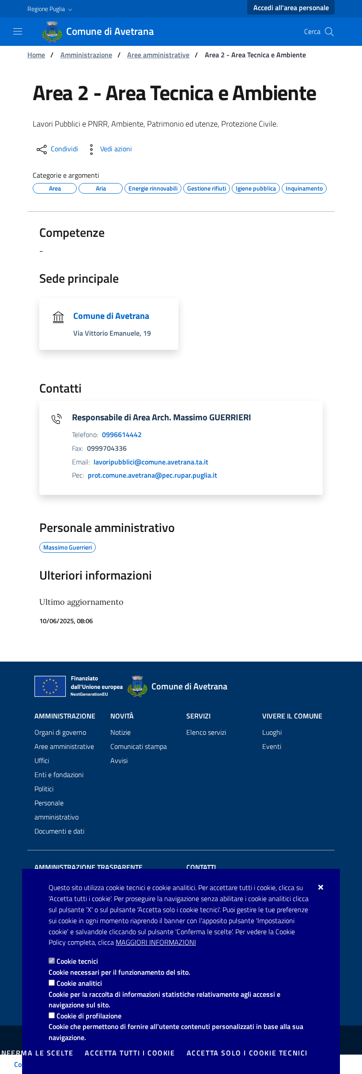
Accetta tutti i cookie (130, 1053)
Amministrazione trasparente (88, 867)
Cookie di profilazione (89, 1015)
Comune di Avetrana (111, 315)
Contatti (201, 867)
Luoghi (272, 732)
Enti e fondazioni (58, 774)
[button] (50, 9)
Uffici (41, 760)
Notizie (120, 732)
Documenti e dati (59, 831)
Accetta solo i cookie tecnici (247, 1053)
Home (36, 54)
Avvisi (119, 760)
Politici (43, 788)
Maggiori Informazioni (156, 942)
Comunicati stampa (138, 746)
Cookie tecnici (77, 961)
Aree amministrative (158, 54)
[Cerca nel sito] (329, 31)
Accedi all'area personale (291, 7)
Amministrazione (86, 54)
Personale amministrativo (56, 809)
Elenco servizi (206, 732)
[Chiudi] (321, 887)
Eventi (271, 746)
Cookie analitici (79, 983)
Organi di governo (60, 732)
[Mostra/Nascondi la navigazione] (17, 31)
